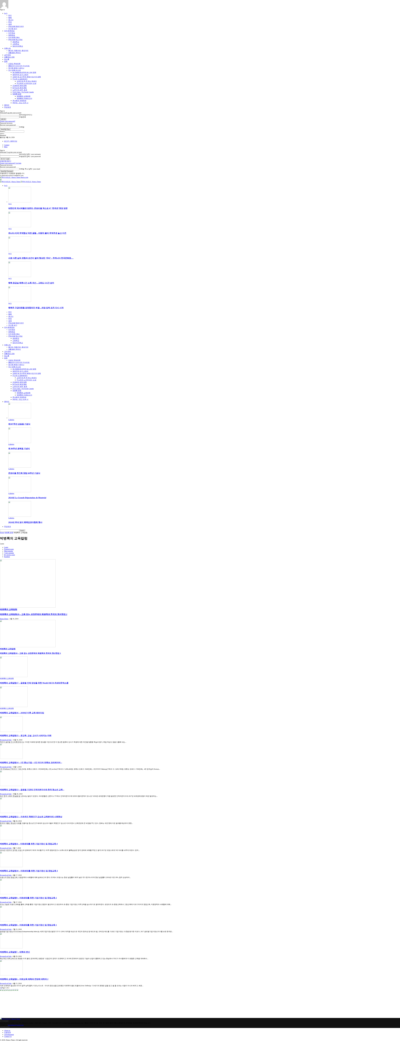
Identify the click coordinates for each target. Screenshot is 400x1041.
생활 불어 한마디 (14, 53)
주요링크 (7, 107)
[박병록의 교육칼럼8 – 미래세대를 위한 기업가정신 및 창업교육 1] (11, 921)
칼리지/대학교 (17, 46)
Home (2, 532)
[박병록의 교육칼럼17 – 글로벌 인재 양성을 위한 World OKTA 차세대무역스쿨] (14, 676)
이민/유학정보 (9, 31)
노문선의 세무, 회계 (19, 90)
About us (7, 1030)
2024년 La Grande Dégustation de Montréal (27, 498)
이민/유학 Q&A (14, 37)
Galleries (11, 420)
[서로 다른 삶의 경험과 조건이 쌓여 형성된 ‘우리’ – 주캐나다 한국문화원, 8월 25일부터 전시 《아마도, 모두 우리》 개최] (19, 251)
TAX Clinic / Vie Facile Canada (23, 92)
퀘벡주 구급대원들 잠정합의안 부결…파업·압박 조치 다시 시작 (36, 308)
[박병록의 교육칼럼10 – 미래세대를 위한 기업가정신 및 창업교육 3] (11, 866)
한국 (10, 22)
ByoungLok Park (5, 740)
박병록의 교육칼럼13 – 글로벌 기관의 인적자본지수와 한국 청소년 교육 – (32, 790)
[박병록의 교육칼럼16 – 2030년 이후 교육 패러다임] (14, 706)
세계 (10, 24)
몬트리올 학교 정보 (15, 39)
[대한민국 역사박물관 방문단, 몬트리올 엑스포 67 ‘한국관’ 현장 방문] (19, 202)
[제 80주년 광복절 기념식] (19, 442)
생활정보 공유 (9, 57)
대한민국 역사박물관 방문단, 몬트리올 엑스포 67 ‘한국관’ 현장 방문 (38, 208)
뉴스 (6, 13)
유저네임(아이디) (25, 115)
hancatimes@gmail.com (16, 1025)
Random (7, 557)
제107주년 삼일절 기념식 (19, 424)
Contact (6, 145)
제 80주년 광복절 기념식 (19, 448)
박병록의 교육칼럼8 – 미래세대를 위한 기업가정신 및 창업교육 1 (28, 925)
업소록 (6, 59)
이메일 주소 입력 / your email (29, 169)
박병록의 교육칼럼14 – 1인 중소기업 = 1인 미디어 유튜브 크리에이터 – (31, 762)
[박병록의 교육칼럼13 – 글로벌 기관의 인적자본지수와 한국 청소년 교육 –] (11, 785)
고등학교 (15, 44)
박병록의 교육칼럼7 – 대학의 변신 (15, 952)
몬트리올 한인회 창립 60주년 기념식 (24, 473)
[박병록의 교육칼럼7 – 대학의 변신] (11, 948)
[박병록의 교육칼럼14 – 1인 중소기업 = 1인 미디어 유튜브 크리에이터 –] (11, 758)
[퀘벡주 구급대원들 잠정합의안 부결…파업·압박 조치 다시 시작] (19, 301)
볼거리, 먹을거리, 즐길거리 (18, 50)
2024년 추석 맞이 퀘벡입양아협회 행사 (25, 522)
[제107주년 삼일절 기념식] (19, 418)
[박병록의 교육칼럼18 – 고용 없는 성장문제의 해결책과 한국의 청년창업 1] (28, 647)
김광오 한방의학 (14, 64)
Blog (5, 147)
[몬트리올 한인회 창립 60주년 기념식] (19, 467)
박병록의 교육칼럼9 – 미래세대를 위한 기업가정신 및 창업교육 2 (28, 898)
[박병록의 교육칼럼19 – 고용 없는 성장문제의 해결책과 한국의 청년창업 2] (28, 607)
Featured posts (9, 549)
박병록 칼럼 (16, 94)
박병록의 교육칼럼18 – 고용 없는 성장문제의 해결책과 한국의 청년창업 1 (30, 653)
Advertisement (9, 1034)
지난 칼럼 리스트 (14, 70)
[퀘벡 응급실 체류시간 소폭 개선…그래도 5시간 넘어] (19, 276)
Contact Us (8, 1036)
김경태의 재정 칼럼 (19, 85)
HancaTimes (4, 619)
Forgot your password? (7, 121)
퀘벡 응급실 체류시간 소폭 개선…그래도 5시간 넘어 (31, 283)
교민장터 (7, 55)
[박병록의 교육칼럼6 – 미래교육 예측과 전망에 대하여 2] (11, 975)
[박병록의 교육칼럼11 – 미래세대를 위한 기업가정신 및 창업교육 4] (11, 839)
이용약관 (7, 1032)
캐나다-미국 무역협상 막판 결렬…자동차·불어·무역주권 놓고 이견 (37, 233)
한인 (10, 15)
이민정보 (11, 33)
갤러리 (6, 105)
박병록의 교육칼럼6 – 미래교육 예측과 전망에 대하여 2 (24, 979)
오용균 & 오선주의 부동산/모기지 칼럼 (26, 77)
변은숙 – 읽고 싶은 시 (20, 103)
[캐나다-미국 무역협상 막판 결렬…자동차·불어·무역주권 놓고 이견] (19, 227)
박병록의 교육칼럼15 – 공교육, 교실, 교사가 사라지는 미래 (25, 735)
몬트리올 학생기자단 (16, 26)
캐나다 (10, 20)
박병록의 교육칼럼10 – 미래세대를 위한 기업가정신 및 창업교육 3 (29, 871)
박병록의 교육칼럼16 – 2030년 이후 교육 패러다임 (22, 713)
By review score (9, 555)
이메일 (21, 127)
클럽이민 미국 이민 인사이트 (19, 66)
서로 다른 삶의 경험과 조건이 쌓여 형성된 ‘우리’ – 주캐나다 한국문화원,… (41, 258)
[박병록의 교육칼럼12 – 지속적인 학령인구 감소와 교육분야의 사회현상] (11, 812)
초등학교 (15, 42)
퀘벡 (10, 18)
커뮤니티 (7, 48)
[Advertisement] (15, 1004)
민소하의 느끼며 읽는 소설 (26, 83)
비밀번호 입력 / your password (30, 156)
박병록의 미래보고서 (24, 98)
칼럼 (6, 61)
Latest (6, 547)
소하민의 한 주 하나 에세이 (27, 81)
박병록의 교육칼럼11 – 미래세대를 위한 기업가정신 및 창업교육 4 (29, 844)
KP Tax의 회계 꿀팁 (19, 88)
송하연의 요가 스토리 (20, 75)
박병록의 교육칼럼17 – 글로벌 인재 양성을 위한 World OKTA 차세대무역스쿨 (34, 683)
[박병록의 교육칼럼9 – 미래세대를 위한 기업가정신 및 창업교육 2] (11, 894)
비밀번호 (22, 117)
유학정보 (11, 35)
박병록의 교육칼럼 (23, 96)
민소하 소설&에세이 (20, 79)
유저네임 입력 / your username (30, 154)
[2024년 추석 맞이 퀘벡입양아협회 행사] (19, 516)
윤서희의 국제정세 (19, 101)
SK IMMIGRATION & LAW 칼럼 (24, 72)
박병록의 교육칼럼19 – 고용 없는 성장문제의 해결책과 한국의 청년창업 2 (33, 614)
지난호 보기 (12, 29)
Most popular (8, 551)
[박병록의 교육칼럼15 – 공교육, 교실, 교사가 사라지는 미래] (11, 731)
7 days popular (9, 553)
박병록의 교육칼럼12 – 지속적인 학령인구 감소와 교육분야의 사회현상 (31, 817)
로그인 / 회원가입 (10, 141)
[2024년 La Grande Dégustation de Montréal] (19, 491)
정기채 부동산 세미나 (16, 68)
